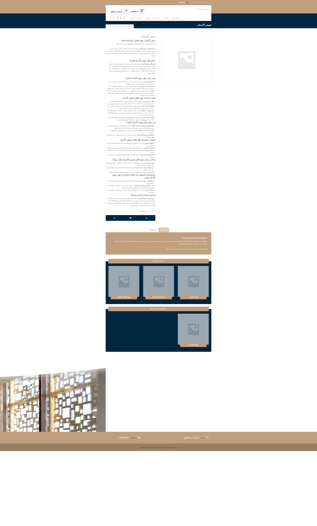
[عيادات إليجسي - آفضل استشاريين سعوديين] (199, 9)
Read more (194, 291)
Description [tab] (164, 230)
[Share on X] (146, 218)
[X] (120, 18)
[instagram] (113, 18)
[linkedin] (124, 18)
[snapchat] (110, 18)
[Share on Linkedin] (130, 218)
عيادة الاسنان (143, 211)
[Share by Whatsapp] (114, 218)
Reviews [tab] (153, 230)
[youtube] (117, 18)
